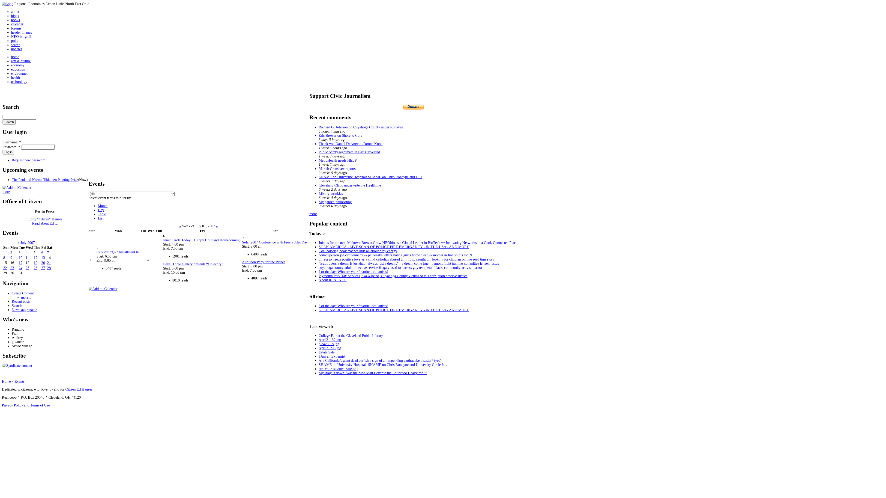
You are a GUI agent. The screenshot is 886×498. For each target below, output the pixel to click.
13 (43, 258)
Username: (12, 142)
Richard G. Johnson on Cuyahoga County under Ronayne (361, 127)
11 (27, 258)
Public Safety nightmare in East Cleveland (349, 152)
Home (6, 381)
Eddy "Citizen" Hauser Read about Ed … (45, 221)
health (15, 78)
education (18, 69)
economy (17, 65)
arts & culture (21, 61)
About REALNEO (333, 280)
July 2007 (28, 243)
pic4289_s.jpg (329, 344)
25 (27, 268)
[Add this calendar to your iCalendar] (17, 188)
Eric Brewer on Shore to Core (340, 135)
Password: (11, 147)
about (15, 12)
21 (49, 263)
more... (26, 297)
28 (49, 268)
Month (103, 206)
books (15, 20)
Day (101, 210)
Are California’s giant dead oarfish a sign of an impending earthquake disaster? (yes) (380, 360)
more (6, 192)
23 (12, 268)
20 (43, 263)
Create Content (23, 293)
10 (20, 258)
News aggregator (24, 310)
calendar (17, 24)
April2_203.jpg (330, 348)
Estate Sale (327, 352)
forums (16, 28)
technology (19, 82)
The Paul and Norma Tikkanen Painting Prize (45, 180)
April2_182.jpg (330, 340)
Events (19, 381)
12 (35, 258)
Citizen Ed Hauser (78, 389)
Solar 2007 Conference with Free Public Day (275, 242)
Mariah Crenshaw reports (337, 169)
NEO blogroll (21, 37)
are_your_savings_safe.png (338, 369)
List (100, 218)
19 (35, 263)
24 (20, 268)
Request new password (28, 160)
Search (17, 306)
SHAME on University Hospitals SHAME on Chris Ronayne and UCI (370, 177)
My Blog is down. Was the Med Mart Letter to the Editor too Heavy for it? (373, 373)
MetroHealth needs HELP (338, 160)
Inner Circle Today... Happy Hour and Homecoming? (202, 240)
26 (35, 268)
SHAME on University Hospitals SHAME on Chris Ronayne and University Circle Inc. (383, 365)
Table (102, 214)
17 (20, 263)
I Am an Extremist (332, 356)
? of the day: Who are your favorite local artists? (353, 272)
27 (43, 268)
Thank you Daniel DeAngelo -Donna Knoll (351, 144)
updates (16, 49)
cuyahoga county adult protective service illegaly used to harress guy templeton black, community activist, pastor (400, 268)
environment (20, 73)
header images (21, 32)
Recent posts (21, 301)
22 (5, 268)
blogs (15, 16)
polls (14, 41)
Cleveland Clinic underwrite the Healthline (350, 185)
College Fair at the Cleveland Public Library (351, 336)
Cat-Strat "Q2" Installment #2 (118, 252)
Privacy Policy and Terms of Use (26, 405)
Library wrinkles (331, 194)
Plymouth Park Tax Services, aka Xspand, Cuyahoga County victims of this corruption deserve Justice (393, 276)
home (15, 57)
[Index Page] (7, 4)
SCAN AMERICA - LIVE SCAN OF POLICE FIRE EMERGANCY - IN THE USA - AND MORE (394, 247)
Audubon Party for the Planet (263, 262)
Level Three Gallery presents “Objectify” (193, 264)
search (15, 45)
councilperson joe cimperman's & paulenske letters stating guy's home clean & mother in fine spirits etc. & (396, 255)
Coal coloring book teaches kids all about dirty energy (358, 251)
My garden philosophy (335, 202)
